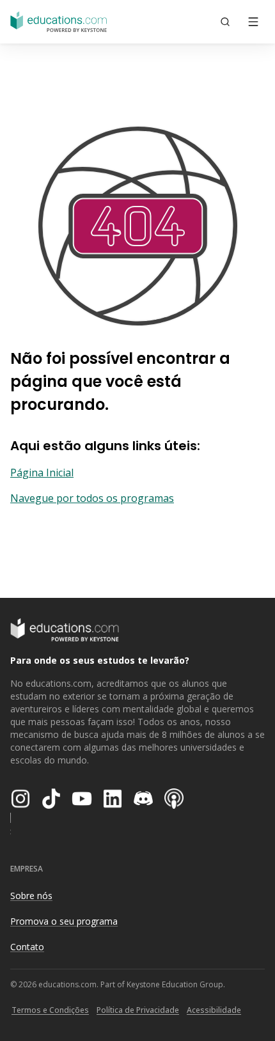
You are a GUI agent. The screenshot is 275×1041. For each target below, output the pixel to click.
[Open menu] (253, 21)
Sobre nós (31, 895)
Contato (27, 947)
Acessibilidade (214, 1010)
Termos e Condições (50, 1010)
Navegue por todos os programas (92, 498)
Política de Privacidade (138, 1010)
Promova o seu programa (64, 921)
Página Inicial (42, 473)
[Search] (225, 21)
